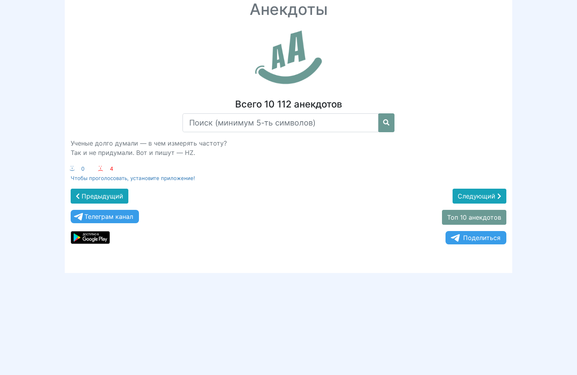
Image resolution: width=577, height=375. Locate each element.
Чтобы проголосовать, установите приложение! (133, 178)
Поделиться (481, 238)
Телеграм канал (108, 216)
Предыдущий (101, 196)
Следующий (477, 196)
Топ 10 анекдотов (474, 217)
